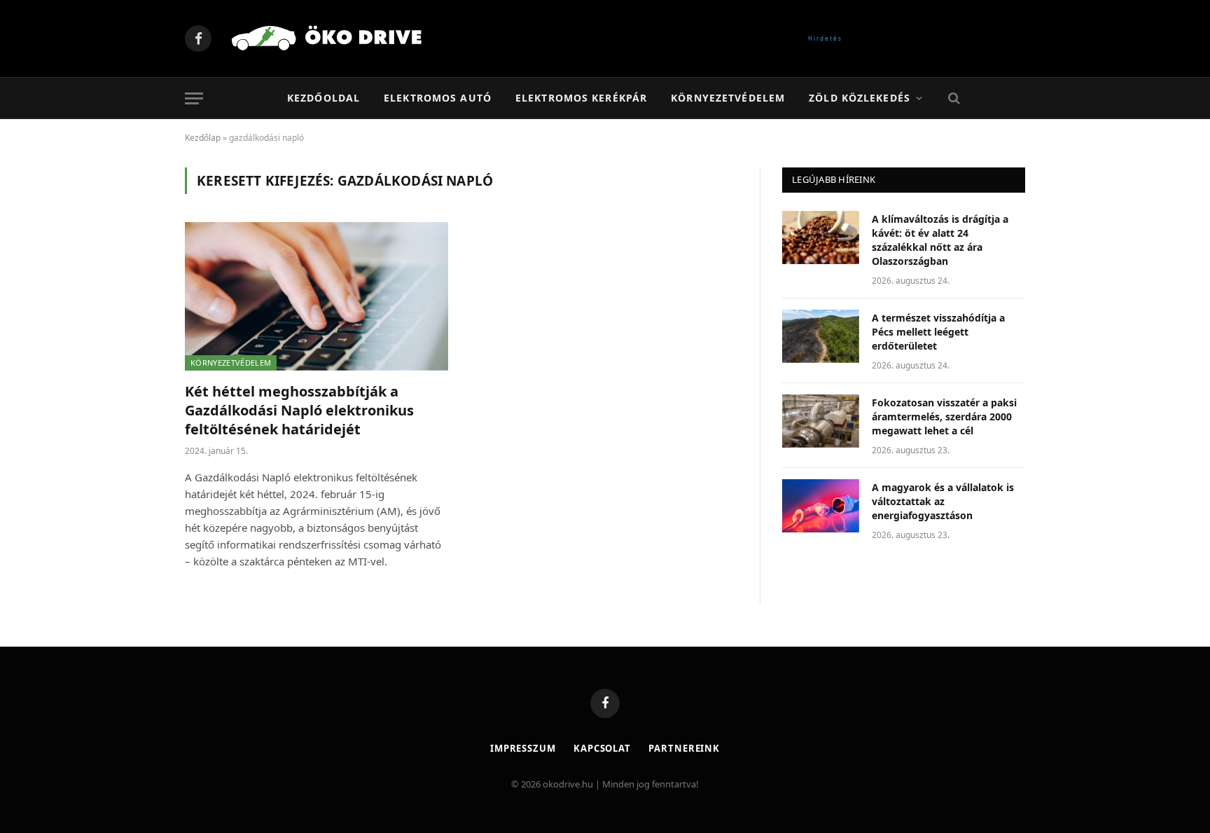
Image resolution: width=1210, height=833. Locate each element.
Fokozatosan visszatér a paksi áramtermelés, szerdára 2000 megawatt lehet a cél (944, 416)
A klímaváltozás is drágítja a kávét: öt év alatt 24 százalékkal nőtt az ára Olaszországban (940, 240)
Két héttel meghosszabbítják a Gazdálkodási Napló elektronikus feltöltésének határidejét (299, 410)
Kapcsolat (602, 748)
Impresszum (523, 748)
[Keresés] (952, 98)
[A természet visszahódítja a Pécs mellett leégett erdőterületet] (820, 336)
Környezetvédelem (728, 97)
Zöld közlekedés (859, 97)
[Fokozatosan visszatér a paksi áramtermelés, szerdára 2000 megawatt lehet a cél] (820, 421)
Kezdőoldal (323, 97)
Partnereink (684, 748)
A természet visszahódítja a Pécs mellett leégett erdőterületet (938, 331)
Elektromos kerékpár (581, 97)
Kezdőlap (203, 138)
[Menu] (194, 98)
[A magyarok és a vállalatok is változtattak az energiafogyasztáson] (820, 505)
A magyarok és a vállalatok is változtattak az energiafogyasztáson (943, 501)
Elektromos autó (438, 97)
